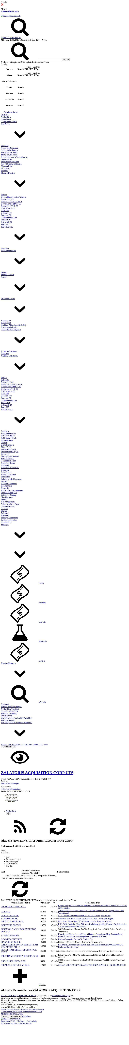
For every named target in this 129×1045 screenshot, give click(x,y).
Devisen (42, 661)
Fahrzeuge (5, 454)
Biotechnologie (7, 440)
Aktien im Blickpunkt (9, 148)
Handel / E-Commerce (10, 468)
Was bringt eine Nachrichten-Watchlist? (16, 718)
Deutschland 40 (7, 199)
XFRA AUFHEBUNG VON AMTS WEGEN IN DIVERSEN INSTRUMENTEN (92, 965)
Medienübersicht (7, 275)
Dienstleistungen (7, 445)
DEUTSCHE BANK (10, 916)
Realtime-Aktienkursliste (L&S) (13, 325)
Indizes (4, 195)
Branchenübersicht (8, 251)
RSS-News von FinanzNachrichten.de (16, 1023)
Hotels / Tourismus (8, 474)
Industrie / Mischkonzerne (11, 479)
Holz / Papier (6, 472)
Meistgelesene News (9, 155)
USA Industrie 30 (8, 208)
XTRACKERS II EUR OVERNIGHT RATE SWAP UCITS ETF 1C (19, 946)
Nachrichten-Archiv (15, 1014)
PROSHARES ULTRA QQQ (13, 961)
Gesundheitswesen (8, 461)
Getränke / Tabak (8, 463)
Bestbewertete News (9, 152)
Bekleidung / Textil (8, 438)
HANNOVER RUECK (11, 942)
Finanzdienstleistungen (10, 456)
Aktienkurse (6, 320)
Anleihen (42, 602)
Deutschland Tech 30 (9, 206)
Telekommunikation (9, 520)
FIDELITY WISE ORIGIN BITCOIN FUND (20, 956)
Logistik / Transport (9, 493)
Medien (4, 272)
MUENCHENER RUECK (12, 921)
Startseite (4, 115)
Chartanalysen (6, 166)
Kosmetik (5, 488)
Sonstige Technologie (9, 518)
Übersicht (5, 353)
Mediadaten (26, 1016)
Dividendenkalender (9, 327)
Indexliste (5, 380)
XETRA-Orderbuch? (9, 356)
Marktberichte (6, 159)
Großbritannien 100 (9, 217)
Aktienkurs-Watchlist (9, 711)
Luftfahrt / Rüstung (8, 495)
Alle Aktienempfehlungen (11, 164)
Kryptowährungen (8, 663)
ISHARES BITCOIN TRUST (13, 907)
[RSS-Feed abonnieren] (20, 835)
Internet (4, 481)
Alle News (5, 124)
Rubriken (4, 146)
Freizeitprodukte (7, 458)
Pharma (4, 511)
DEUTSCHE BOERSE (11, 925)
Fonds (41, 583)
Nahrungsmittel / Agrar (10, 504)
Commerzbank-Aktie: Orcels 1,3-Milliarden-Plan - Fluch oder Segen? (86, 918)
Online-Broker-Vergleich (11, 329)
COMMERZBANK (9, 918)
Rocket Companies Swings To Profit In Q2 (75, 939)
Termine (4, 171)
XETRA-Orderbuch (9, 351)
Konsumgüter (6, 486)
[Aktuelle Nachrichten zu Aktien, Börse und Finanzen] (11, 16)
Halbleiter (5, 465)
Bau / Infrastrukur (8, 436)
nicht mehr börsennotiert (10, 789)
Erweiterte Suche (11, 112)
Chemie (4, 442)
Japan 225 (5, 224)
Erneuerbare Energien (9, 452)
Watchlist (42, 702)
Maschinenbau (7, 497)
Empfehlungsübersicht (10, 161)
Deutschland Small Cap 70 (11, 201)
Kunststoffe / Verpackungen (12, 490)
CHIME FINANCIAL (10, 935)
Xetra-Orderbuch (20, 1009)
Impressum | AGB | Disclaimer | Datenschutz (19, 1021)
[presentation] (7, 813)
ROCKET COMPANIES (11, 939)
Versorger (5, 524)
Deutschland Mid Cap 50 (11, 204)
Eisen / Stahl (6, 447)
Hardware (5, 470)
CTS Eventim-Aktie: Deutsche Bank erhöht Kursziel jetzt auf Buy (84, 916)
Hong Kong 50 (7, 226)
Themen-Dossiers (8, 173)
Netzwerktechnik (8, 506)
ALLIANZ (5, 912)
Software (4, 515)
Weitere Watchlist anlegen (11, 707)
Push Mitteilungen (8, 747)
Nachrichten (6, 117)
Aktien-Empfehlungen (26, 1011)
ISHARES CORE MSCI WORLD (15, 965)
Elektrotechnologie (8, 449)
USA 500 (5, 211)
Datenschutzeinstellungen (11, 1016)
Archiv (4, 277)
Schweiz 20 (5, 220)
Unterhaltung (6, 522)
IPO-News (5, 168)
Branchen (5, 248)
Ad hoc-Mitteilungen (10, 11)
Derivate (42, 622)
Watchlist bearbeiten (9, 713)
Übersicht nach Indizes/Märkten (13, 197)
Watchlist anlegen (8, 720)
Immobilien (5, 477)
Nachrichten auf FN (9, 122)
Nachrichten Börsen (9, 1011)
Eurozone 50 (6, 215)
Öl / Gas (4, 509)
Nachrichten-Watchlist (10, 709)
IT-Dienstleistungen (9, 483)
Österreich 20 (6, 222)
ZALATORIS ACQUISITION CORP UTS (18, 996)
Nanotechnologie (8, 502)
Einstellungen (6, 716)
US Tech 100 (6, 213)
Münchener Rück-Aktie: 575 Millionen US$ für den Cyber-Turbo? (84, 921)
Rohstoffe (5, 513)
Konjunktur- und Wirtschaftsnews (14, 157)
